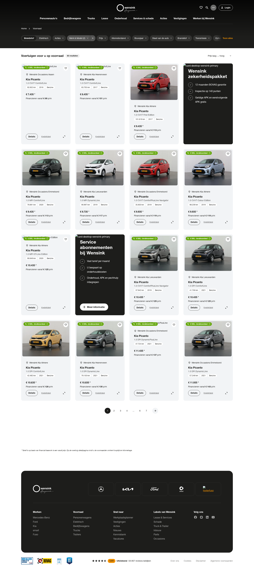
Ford (35, 521)
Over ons (175, 561)
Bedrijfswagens (81, 526)
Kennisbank (119, 534)
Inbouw (157, 530)
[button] (155, 411)
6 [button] (140, 410)
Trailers (77, 534)
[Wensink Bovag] (45, 560)
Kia (34, 526)
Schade (158, 521)
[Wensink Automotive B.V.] (127, 8)
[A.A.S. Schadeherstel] (69, 560)
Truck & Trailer (161, 526)
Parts (156, 534)
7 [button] (146, 410)
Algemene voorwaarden (221, 561)
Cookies (187, 561)
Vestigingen (119, 521)
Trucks (76, 530)
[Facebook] (195, 517)
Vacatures (118, 538)
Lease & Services (163, 517)
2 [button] (114, 410)
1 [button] (107, 410)
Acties (116, 526)
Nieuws (117, 530)
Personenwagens (82, 517)
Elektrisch (78, 521)
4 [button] (127, 410)
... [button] (133, 410)
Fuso (35, 534)
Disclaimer (201, 561)
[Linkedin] (207, 517)
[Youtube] (213, 517)
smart (36, 530)
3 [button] (120, 410)
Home (24, 28)
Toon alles (228, 38)
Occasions (159, 538)
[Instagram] (201, 517)
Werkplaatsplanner (123, 517)
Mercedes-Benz (41, 517)
